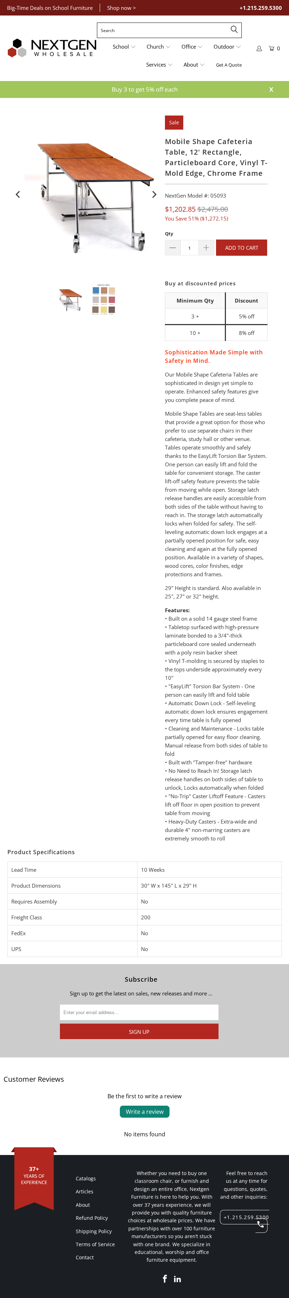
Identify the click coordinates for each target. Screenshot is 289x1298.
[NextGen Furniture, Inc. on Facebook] (165, 1279)
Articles (84, 1191)
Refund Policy (92, 1218)
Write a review (145, 1112)
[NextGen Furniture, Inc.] (52, 48)
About (83, 1204)
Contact (85, 1257)
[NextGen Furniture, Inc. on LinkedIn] (177, 1279)
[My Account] (259, 48)
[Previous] (18, 194)
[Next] (153, 194)
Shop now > (121, 7)
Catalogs (86, 1178)
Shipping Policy (94, 1231)
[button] (124, 47)
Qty (169, 233)
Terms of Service (95, 1244)
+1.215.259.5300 (261, 7)
